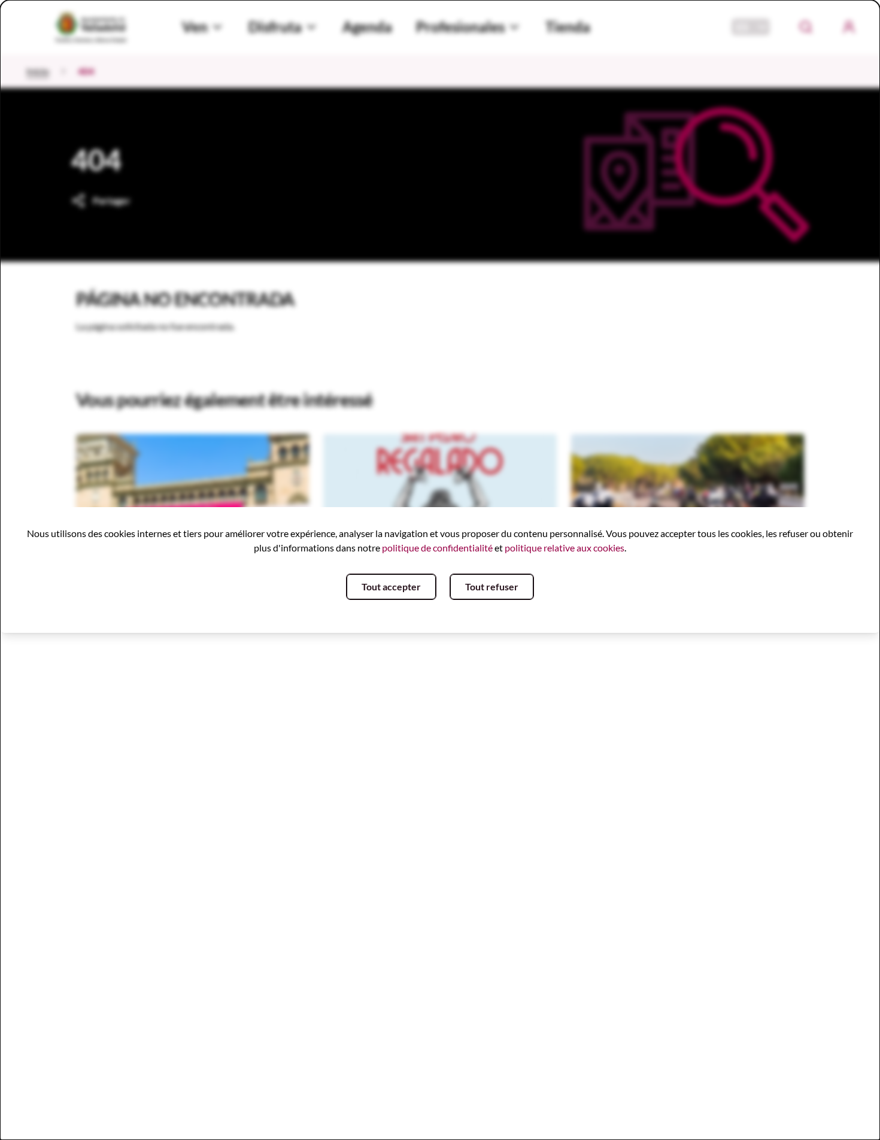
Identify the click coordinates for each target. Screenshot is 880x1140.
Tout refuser (491, 586)
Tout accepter (391, 586)
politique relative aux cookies (564, 547)
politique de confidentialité (437, 547)
